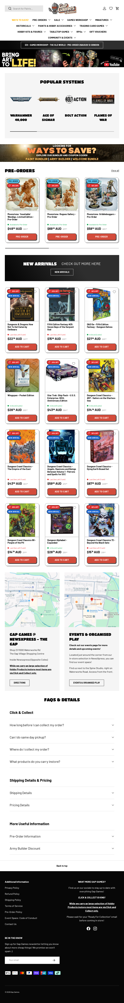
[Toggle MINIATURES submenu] (111, 20)
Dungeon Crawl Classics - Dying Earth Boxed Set (99, 467)
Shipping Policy (13, 899)
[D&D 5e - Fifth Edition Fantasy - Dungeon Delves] (101, 304)
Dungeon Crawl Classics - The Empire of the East (20, 467)
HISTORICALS (23, 25)
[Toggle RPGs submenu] (84, 32)
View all (115, 170)
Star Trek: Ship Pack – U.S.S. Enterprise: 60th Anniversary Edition (61, 398)
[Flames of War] (103, 99)
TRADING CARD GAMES (92, 25)
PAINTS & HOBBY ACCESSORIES (55, 25)
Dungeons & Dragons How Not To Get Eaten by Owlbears (20, 327)
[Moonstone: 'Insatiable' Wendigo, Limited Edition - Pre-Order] (22, 194)
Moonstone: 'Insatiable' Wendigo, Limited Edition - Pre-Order (21, 217)
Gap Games (15, 992)
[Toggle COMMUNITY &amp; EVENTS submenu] (75, 37)
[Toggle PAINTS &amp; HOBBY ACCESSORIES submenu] (75, 25)
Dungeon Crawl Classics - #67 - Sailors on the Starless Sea (101, 398)
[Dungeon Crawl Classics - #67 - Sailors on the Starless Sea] (101, 375)
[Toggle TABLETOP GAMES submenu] (71, 32)
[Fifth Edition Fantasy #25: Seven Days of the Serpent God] (62, 304)
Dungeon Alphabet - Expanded (57, 541)
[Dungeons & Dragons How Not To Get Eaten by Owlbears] (22, 304)
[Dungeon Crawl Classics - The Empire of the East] (22, 446)
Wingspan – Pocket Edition (21, 395)
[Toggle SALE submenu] (62, 20)
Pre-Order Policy (13, 911)
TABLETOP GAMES (59, 31)
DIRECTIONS (19, 682)
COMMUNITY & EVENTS (60, 37)
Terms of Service (14, 905)
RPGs (79, 31)
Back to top (62, 866)
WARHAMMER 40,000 (21, 117)
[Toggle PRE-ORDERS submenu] (49, 20)
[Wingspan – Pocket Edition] (22, 375)
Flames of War (103, 117)
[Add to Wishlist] (34, 182)
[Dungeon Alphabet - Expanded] (62, 520)
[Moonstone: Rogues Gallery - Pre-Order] (62, 194)
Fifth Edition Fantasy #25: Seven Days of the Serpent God (60, 327)
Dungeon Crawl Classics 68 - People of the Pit (22, 541)
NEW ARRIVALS (62, 272)
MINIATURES (102, 19)
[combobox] (24, 8)
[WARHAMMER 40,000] (21, 99)
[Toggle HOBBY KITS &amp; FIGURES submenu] (45, 32)
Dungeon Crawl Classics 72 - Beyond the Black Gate (101, 541)
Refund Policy (12, 893)
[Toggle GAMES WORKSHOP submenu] (90, 20)
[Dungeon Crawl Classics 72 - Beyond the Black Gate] (101, 520)
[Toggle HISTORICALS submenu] (33, 25)
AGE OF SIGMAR (48, 117)
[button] (117, 8)
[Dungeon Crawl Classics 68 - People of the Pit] (22, 520)
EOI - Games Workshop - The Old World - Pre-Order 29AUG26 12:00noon (62, 45)
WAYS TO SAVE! (20, 19)
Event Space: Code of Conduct (21, 917)
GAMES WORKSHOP (77, 19)
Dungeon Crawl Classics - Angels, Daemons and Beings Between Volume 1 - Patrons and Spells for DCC (61, 470)
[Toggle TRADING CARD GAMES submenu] (106, 25)
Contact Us (10, 924)
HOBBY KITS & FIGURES (30, 31)
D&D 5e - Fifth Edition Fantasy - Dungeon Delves (100, 325)
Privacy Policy (12, 887)
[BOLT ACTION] (75, 99)
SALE (57, 19)
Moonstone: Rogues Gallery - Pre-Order (61, 215)
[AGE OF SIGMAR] (48, 99)
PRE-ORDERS (40, 19)
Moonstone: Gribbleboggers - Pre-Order (101, 215)
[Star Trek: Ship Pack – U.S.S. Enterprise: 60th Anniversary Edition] (62, 375)
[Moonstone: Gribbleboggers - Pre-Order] (101, 194)
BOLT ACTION (75, 115)
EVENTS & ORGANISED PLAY (86, 682)
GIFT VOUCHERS (98, 31)
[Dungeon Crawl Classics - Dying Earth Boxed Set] (101, 446)
